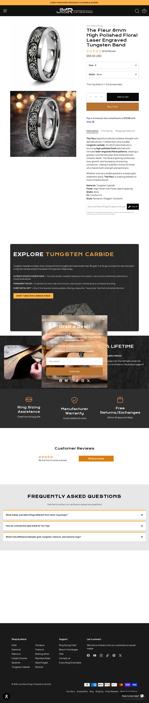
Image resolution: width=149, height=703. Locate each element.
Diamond (16, 649)
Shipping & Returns (125, 130)
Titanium (39, 649)
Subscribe (74, 371)
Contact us (64, 658)
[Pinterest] (82, 380)
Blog (92, 691)
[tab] (93, 131)
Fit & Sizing (106, 130)
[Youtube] (66, 380)
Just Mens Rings (94, 25)
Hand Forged (41, 662)
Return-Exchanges (68, 649)
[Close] (103, 319)
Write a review (96, 458)
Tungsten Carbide (21, 667)
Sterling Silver (42, 653)
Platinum (16, 653)
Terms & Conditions (128, 691)
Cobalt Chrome (19, 658)
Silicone (39, 667)
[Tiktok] (77, 380)
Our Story (70, 691)
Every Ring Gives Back (70, 662)
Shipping (99, 691)
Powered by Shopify (42, 684)
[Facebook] (60, 380)
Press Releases (111, 691)
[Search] (137, 11)
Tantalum (40, 645)
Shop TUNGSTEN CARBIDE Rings (33, 295)
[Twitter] (88, 380)
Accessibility (82, 691)
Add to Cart (123, 96)
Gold (14, 645)
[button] (5, 11)
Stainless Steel (42, 658)
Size (91, 65)
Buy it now (112, 106)
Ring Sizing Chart (67, 645)
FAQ (61, 653)
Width (92, 74)
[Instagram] (71, 380)
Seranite (16, 662)
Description (92, 130)
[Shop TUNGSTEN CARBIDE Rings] (74, 287)
